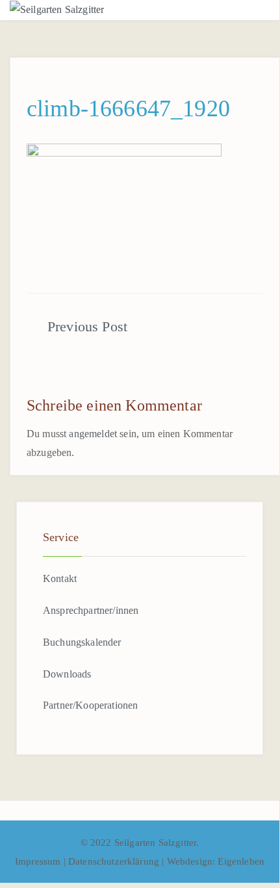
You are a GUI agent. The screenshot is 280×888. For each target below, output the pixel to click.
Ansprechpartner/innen (90, 610)
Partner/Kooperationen (90, 705)
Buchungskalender (82, 642)
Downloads (67, 673)
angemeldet (93, 433)
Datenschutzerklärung (115, 861)
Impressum (39, 861)
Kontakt (60, 578)
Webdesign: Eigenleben (215, 861)
